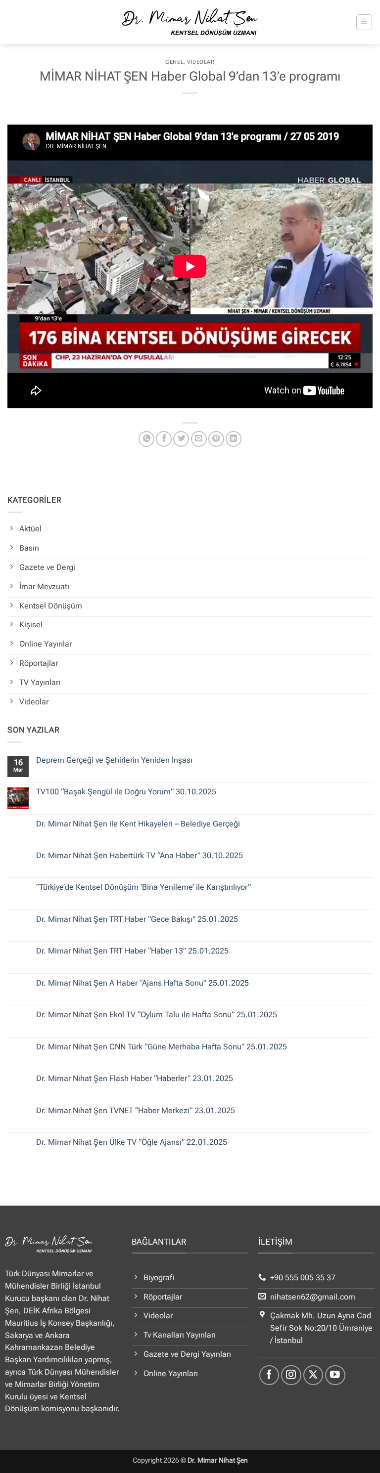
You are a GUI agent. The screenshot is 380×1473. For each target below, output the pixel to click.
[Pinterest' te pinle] (216, 439)
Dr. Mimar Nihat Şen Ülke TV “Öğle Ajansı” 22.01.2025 (131, 1142)
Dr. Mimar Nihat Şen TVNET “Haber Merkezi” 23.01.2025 (135, 1110)
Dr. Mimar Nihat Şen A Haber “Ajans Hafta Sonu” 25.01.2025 (142, 983)
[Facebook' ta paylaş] (164, 439)
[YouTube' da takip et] (335, 1375)
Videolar (200, 62)
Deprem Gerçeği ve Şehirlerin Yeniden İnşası (114, 760)
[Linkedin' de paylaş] (233, 439)
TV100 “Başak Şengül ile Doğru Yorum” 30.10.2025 (126, 791)
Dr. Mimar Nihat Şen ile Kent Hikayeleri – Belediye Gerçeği (138, 824)
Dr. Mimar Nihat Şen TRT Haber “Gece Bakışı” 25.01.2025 (137, 919)
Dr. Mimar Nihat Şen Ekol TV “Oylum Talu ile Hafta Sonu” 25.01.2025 (156, 1014)
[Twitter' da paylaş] (181, 439)
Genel (174, 62)
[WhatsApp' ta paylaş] (146, 439)
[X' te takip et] (313, 1375)
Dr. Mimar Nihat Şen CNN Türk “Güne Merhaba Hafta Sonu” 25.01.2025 (161, 1046)
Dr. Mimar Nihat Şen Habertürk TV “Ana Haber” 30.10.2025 (139, 855)
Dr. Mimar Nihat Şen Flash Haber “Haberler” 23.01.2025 (134, 1078)
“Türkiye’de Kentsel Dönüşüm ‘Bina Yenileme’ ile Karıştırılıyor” (143, 887)
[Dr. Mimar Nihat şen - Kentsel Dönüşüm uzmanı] (190, 22)
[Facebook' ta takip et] (269, 1375)
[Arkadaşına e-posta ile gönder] (199, 439)
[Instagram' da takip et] (291, 1375)
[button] (364, 22)
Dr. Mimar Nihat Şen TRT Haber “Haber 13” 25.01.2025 (132, 951)
